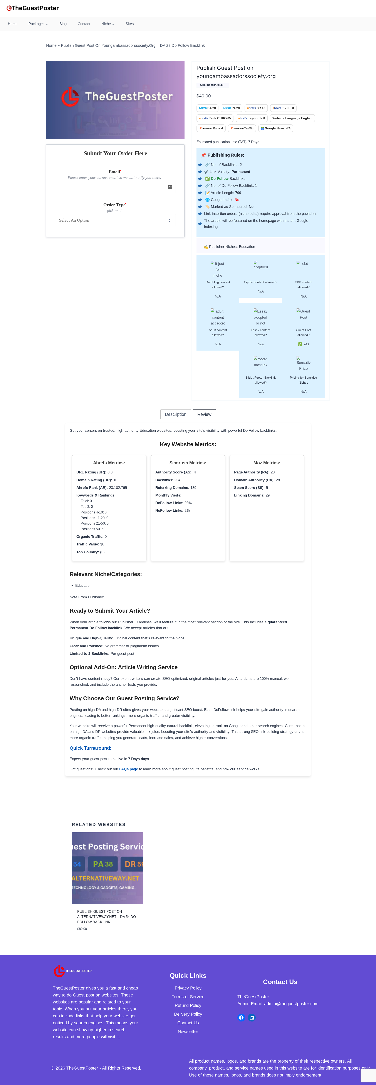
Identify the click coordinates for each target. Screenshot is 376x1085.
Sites (130, 24)
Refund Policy (188, 1005)
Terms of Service (188, 996)
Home (12, 24)
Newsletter (188, 1031)
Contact (84, 24)
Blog (63, 24)
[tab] (175, 414)
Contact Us (188, 1022)
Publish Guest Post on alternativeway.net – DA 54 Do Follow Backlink (106, 917)
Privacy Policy (188, 988)
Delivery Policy (188, 1014)
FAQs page (128, 769)
